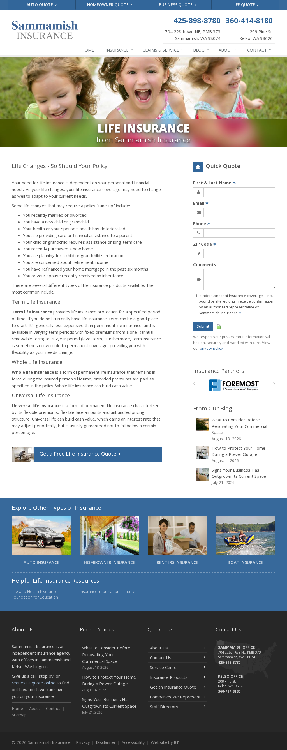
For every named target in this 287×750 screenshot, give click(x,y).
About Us (159, 647)
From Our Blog (212, 408)
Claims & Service (163, 50)
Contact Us (160, 657)
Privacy (83, 742)
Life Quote (244, 4)
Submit (203, 326)
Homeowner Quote (108, 4)
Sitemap (19, 714)
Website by (165, 742)
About (228, 50)
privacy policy (211, 348)
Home (87, 50)
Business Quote (176, 4)
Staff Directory (164, 706)
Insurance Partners (218, 371)
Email (201, 203)
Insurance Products (169, 677)
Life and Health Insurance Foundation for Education (35, 594)
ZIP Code (205, 244)
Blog (201, 50)
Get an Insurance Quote (173, 687)
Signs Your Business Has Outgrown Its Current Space (239, 476)
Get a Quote (78, 453)
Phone (202, 223)
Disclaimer (106, 742)
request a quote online (33, 683)
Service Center (164, 667)
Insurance (119, 50)
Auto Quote (40, 4)
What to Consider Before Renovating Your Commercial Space (239, 429)
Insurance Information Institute (107, 591)
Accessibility (133, 742)
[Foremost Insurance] (234, 385)
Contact (259, 50)
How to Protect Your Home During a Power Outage (238, 454)
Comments (204, 264)
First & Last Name (214, 182)
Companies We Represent (175, 697)
